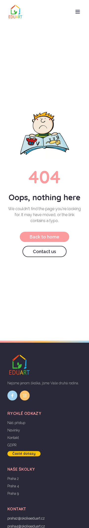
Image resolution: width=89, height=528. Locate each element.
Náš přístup (16, 423)
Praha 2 (13, 479)
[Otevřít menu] (78, 12)
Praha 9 (13, 493)
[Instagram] (25, 395)
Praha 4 (13, 486)
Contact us (44, 251)
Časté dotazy (24, 453)
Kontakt (13, 438)
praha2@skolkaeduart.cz (26, 518)
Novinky (13, 430)
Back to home (44, 236)
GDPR (12, 445)
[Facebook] (12, 395)
